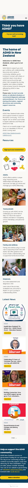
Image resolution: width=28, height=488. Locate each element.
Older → (14, 438)
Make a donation (14, 477)
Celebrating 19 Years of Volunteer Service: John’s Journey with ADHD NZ (12, 361)
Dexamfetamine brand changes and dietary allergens (11, 427)
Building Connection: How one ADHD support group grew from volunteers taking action (12, 394)
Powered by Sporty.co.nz (14, 484)
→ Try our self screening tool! (14, 35)
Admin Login (15, 486)
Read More (7, 333)
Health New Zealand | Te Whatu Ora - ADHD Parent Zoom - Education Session (12, 328)
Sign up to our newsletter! (14, 150)
